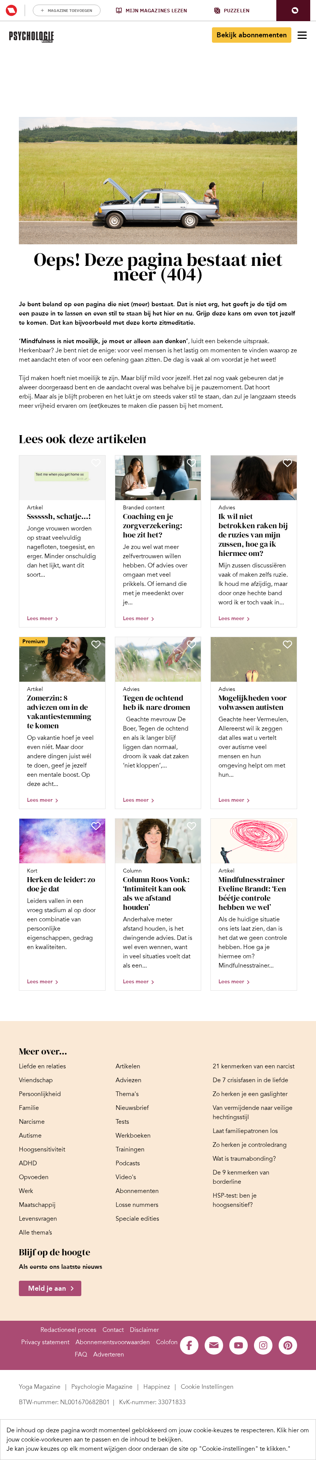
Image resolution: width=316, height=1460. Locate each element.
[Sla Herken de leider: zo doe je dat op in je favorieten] (96, 826)
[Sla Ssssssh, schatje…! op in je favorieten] (96, 463)
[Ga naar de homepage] (31, 37)
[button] (293, 10)
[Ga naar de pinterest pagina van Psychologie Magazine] (288, 1345)
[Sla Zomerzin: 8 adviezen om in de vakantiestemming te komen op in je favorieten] (96, 644)
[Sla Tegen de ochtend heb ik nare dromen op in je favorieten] (191, 644)
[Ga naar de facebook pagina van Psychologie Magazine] (189, 1345)
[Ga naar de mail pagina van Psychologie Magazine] (214, 1345)
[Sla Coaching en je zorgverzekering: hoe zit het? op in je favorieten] (191, 463)
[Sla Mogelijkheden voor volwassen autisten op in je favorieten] (287, 644)
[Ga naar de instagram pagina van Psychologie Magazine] (263, 1345)
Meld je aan (47, 1288)
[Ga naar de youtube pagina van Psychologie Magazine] (238, 1345)
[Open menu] (302, 35)
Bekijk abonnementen (252, 35)
